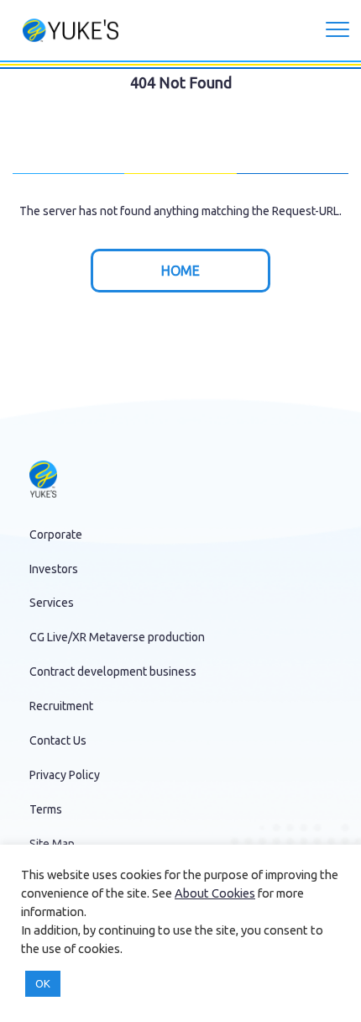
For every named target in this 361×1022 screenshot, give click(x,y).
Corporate (55, 534)
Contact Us (57, 740)
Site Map (52, 844)
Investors (53, 569)
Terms (45, 809)
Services (51, 602)
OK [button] (42, 983)
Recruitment (61, 706)
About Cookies (215, 893)
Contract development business (112, 671)
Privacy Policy (64, 775)
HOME (180, 270)
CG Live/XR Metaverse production (117, 637)
